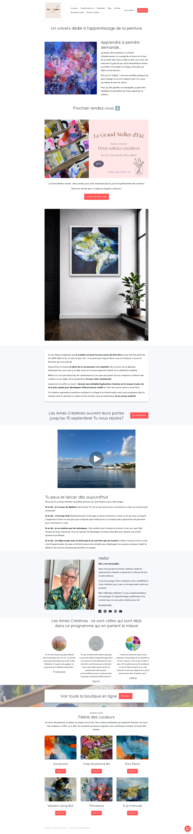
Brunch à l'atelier (93, 12)
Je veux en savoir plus (96, 197)
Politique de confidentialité (80, 828)
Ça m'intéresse (139, 415)
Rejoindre (142, 10)
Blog (109, 8)
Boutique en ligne (77, 12)
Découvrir (125, 696)
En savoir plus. (105, 605)
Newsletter (101, 8)
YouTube (117, 8)
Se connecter (129, 10)
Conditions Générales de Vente (56, 828)
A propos (74, 8)
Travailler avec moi (87, 8)
